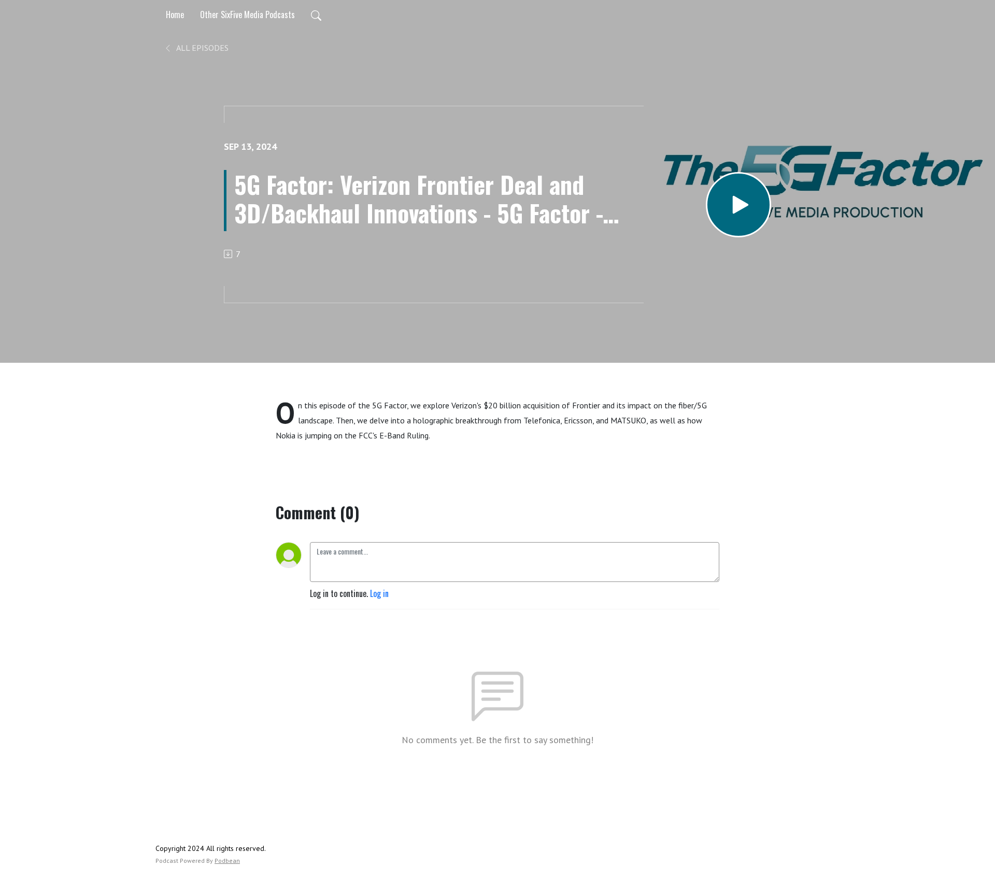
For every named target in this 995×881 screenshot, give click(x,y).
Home (175, 14)
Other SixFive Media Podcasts (247, 14)
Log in (379, 593)
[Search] (316, 14)
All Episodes (202, 47)
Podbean (227, 860)
